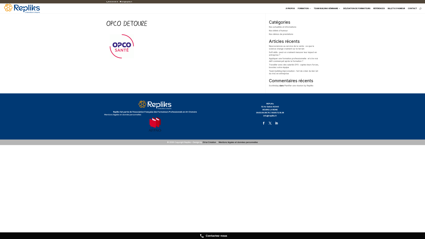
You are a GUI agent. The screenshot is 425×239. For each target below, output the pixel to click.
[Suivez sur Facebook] (263, 123)
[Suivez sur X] (270, 123)
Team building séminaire (326, 9)
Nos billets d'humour (278, 31)
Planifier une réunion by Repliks (298, 86)
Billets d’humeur (396, 9)
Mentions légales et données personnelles (238, 142)
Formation (303, 9)
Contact (412, 9)
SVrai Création (209, 142)
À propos (290, 9)
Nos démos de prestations (281, 34)
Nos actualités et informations (282, 27)
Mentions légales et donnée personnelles (122, 114)
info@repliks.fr (270, 116)
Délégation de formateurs (356, 9)
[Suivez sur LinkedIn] (276, 123)
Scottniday (274, 86)
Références (379, 9)
